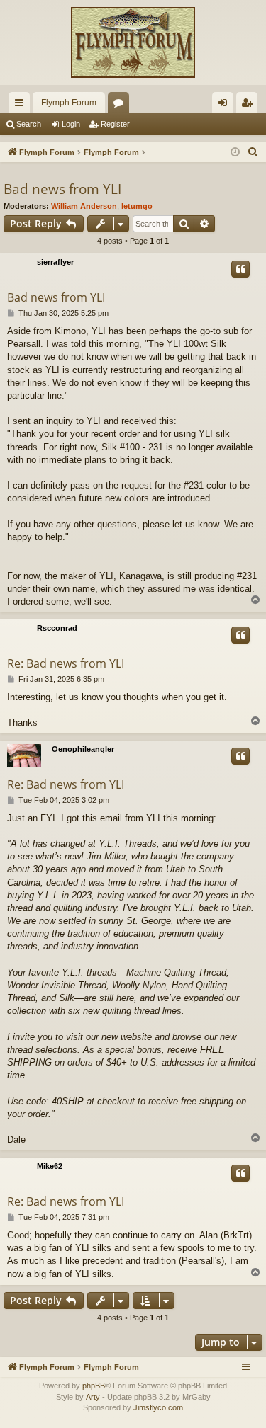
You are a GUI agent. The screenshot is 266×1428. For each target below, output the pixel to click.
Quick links (22, 105)
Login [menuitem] (225, 105)
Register (115, 124)
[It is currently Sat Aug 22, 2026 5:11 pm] (235, 152)
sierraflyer (55, 262)
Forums (121, 105)
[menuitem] (253, 152)
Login (71, 124)
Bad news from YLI (62, 189)
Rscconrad (57, 628)
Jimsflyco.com (158, 1407)
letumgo (137, 206)
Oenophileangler (83, 749)
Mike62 (49, 1166)
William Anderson (84, 206)
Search (28, 124)
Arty (93, 1397)
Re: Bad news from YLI (65, 663)
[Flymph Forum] (133, 42)
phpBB (93, 1385)
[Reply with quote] (240, 269)
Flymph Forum (68, 103)
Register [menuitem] (249, 105)
